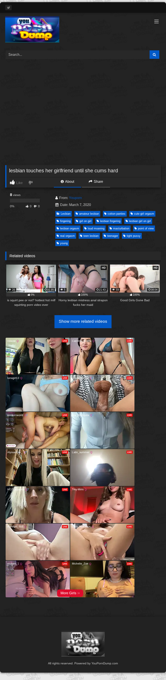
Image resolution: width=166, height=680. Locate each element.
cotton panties (116, 213)
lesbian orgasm (69, 228)
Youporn (75, 198)
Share (98, 181)
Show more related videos (83, 321)
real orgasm (67, 235)
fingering (65, 221)
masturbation (121, 228)
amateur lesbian (89, 213)
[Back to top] (152, 667)
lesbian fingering (110, 221)
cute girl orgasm (144, 213)
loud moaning (96, 228)
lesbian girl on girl (140, 221)
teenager (112, 235)
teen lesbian (91, 235)
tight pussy (133, 235)
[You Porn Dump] (83, 30)
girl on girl (85, 221)
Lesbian (65, 213)
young (64, 243)
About (69, 181)
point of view (146, 228)
